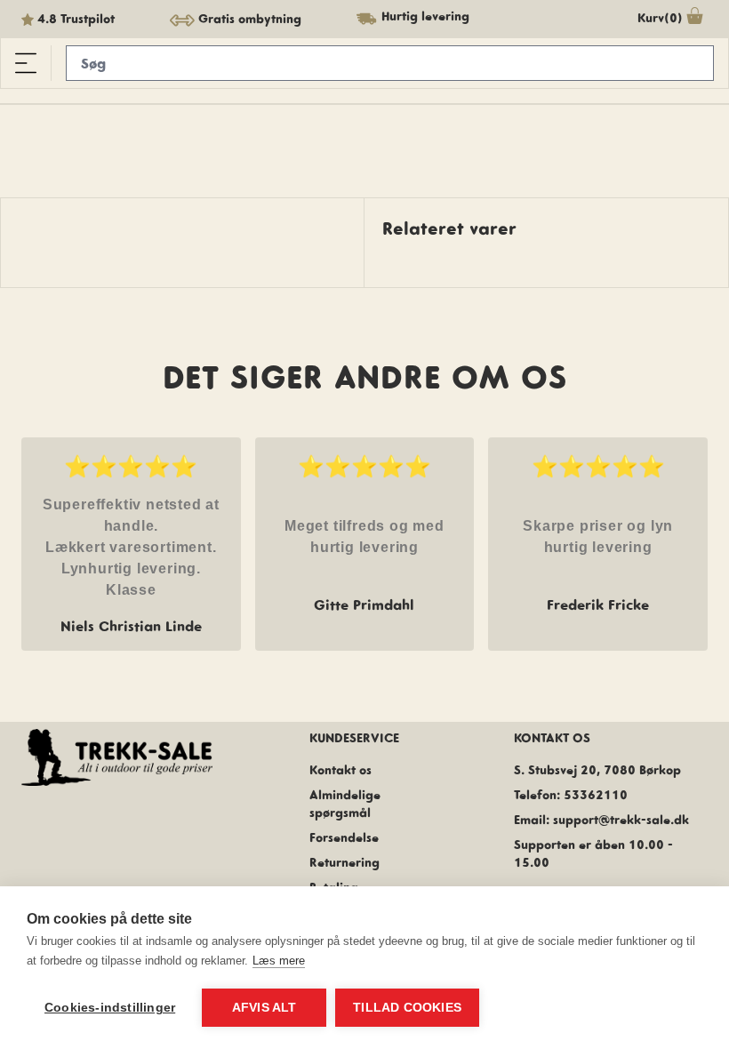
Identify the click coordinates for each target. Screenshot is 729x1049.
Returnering (344, 862)
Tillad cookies (407, 1007)
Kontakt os (340, 770)
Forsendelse (344, 837)
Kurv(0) (660, 18)
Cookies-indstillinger (109, 1007)
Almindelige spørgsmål (345, 804)
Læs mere (278, 960)
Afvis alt (264, 1007)
